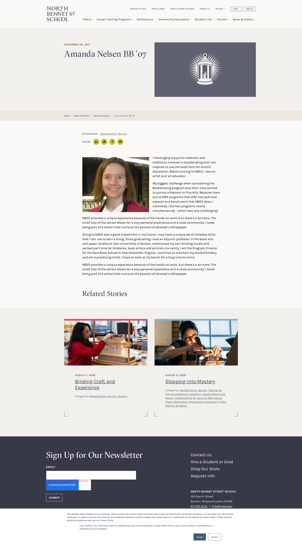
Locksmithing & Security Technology (198, 398)
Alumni (122, 133)
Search (203, 9)
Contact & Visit (138, 9)
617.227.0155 (199, 506)
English (219, 9)
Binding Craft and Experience (95, 384)
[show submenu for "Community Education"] (191, 19)
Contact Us (201, 454)
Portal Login (158, 9)
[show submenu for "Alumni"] (229, 19)
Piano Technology (176, 401)
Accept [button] (199, 536)
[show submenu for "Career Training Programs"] (133, 19)
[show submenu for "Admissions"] (155, 19)
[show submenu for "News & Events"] (255, 19)
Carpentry (195, 394)
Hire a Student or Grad (182, 9)
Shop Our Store (205, 468)
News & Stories (101, 115)
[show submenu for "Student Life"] (213, 19)
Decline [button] (214, 536)
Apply (235, 9)
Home (67, 115)
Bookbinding (108, 133)
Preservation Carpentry (203, 401)
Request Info (203, 475)
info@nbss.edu (222, 506)
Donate (249, 9)
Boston (122, 396)
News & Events (81, 115)
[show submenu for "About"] (93, 19)
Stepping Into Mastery (190, 381)
